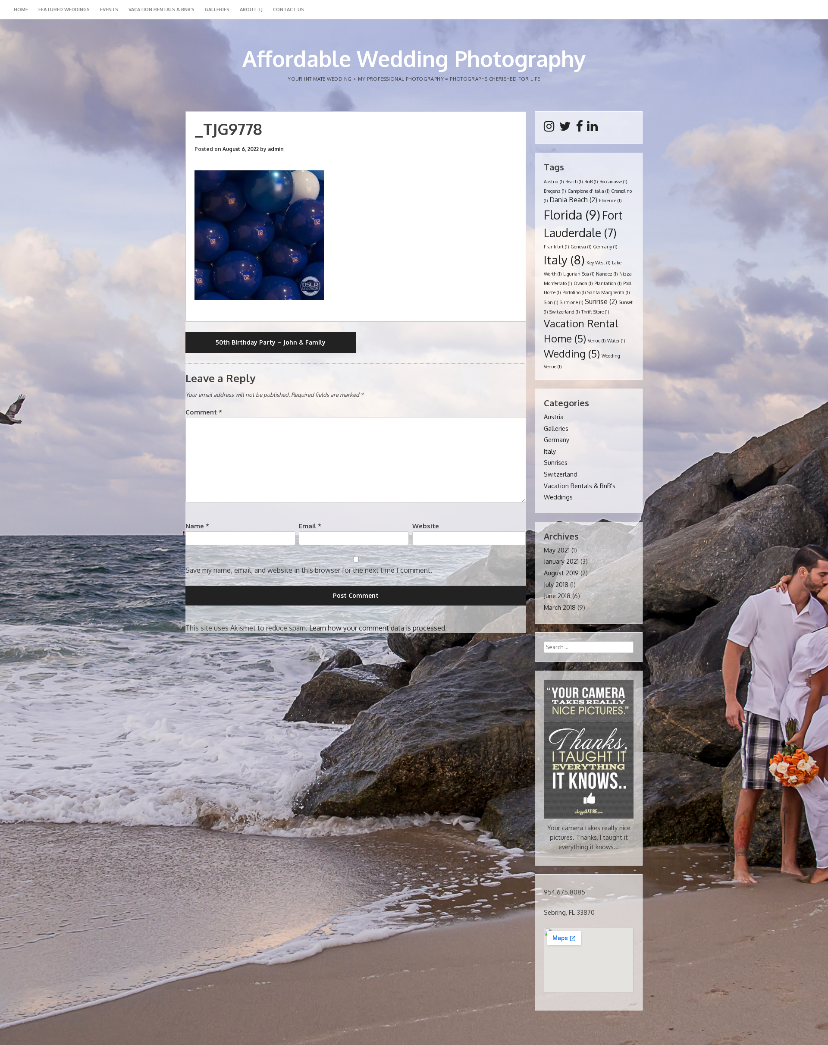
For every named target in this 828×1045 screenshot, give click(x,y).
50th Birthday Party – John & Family (271, 342)
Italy (564, 259)
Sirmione (571, 302)
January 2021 (561, 561)
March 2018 (560, 607)
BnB (591, 182)
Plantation (607, 283)
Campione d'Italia (588, 191)
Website (425, 526)
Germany (605, 247)
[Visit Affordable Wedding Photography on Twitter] (565, 128)
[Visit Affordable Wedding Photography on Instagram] (549, 128)
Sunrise (601, 301)
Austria (554, 182)
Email (310, 526)
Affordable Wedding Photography (414, 58)
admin (276, 149)
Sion (551, 302)
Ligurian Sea (578, 274)
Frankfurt (556, 247)
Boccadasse (613, 182)
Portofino (574, 292)
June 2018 (557, 595)
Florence (610, 201)
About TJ (251, 9)
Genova (581, 247)
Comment (203, 412)
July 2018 (556, 584)
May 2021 (557, 550)
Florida (572, 215)
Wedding (572, 353)
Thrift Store (595, 312)
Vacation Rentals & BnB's (579, 486)
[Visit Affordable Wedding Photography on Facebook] (579, 128)
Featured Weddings (64, 9)
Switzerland (564, 312)
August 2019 (561, 573)
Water (616, 341)
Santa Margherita (608, 292)
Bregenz (555, 191)
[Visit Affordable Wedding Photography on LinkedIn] (592, 128)
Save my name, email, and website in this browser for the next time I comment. (308, 570)
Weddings (558, 497)
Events (109, 9)
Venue (596, 341)
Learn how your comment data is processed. (378, 628)
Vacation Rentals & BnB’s (161, 9)
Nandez (607, 274)
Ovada (583, 283)
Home (21, 9)
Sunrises (556, 462)
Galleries (217, 9)
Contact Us (288, 9)
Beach (574, 182)
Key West (598, 263)
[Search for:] (589, 646)
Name (197, 526)
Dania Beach (573, 199)
